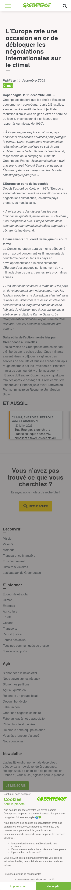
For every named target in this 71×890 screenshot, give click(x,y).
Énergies (9, 605)
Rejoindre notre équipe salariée (24, 730)
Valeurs (8, 544)
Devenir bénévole (15, 701)
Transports (10, 628)
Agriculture (10, 611)
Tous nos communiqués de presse (26, 645)
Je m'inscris (16, 785)
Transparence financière (19, 555)
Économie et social (15, 594)
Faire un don (11, 707)
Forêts (7, 617)
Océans (8, 622)
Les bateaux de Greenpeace (22, 572)
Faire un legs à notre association (24, 718)
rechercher (38, 506)
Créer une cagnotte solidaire (22, 713)
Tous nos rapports (15, 651)
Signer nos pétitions (16, 684)
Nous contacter (13, 741)
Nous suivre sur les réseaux (21, 678)
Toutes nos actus (14, 640)
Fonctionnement (14, 561)
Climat (7, 600)
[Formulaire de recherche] (65, 6)
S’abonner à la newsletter (20, 673)
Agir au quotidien (14, 690)
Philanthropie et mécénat (19, 724)
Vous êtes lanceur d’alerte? (21, 735)
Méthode (9, 550)
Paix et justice (12, 634)
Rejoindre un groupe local (20, 695)
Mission (8, 538)
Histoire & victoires (15, 567)
